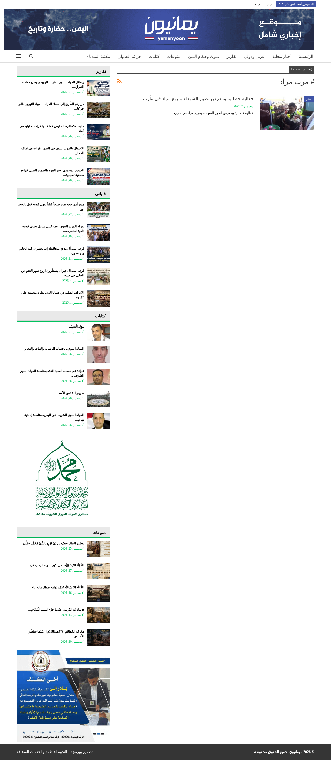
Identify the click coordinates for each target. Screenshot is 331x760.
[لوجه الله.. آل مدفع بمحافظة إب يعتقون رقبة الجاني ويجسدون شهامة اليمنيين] (98, 254)
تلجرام (258, 4)
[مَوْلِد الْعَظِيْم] (98, 332)
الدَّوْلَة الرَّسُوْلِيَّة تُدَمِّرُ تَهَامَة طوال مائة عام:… (55, 587)
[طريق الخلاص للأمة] (98, 399)
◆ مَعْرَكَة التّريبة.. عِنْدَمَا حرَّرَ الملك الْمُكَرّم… (56, 609)
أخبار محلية (281, 56)
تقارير (231, 56)
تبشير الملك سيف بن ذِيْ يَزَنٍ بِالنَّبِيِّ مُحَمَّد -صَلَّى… (52, 543)
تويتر (269, 4)
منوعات (173, 56)
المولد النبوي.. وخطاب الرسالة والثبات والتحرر (54, 348)
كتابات (154, 56)
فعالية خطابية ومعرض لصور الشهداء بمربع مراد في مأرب (198, 98)
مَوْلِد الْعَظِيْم (76, 327)
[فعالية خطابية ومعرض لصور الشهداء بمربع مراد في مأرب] (287, 113)
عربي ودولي (254, 56)
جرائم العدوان (129, 56)
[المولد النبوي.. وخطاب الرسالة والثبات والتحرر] (98, 354)
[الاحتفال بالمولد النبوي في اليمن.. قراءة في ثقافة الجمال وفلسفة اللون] (98, 154)
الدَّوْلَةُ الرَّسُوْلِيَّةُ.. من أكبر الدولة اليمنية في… (55, 565)
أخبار (309, 99)
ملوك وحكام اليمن (203, 56)
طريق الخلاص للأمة (71, 393)
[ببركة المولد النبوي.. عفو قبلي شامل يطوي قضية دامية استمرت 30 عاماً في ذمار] (98, 232)
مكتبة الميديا (99, 56)
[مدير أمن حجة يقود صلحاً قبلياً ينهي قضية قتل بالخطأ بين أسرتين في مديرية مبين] (98, 210)
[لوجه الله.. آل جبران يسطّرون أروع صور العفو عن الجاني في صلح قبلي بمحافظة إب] (98, 276)
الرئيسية (306, 56)
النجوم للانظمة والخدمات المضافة (42, 752)
